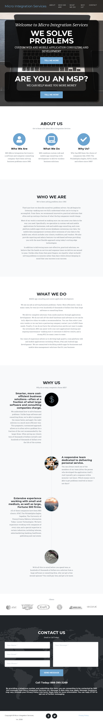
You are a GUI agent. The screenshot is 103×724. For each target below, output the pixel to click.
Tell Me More (51, 60)
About (52, 5)
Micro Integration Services (25, 6)
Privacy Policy (84, 715)
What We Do (73, 6)
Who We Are (62, 6)
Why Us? (83, 6)
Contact (93, 5)
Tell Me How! (51, 95)
